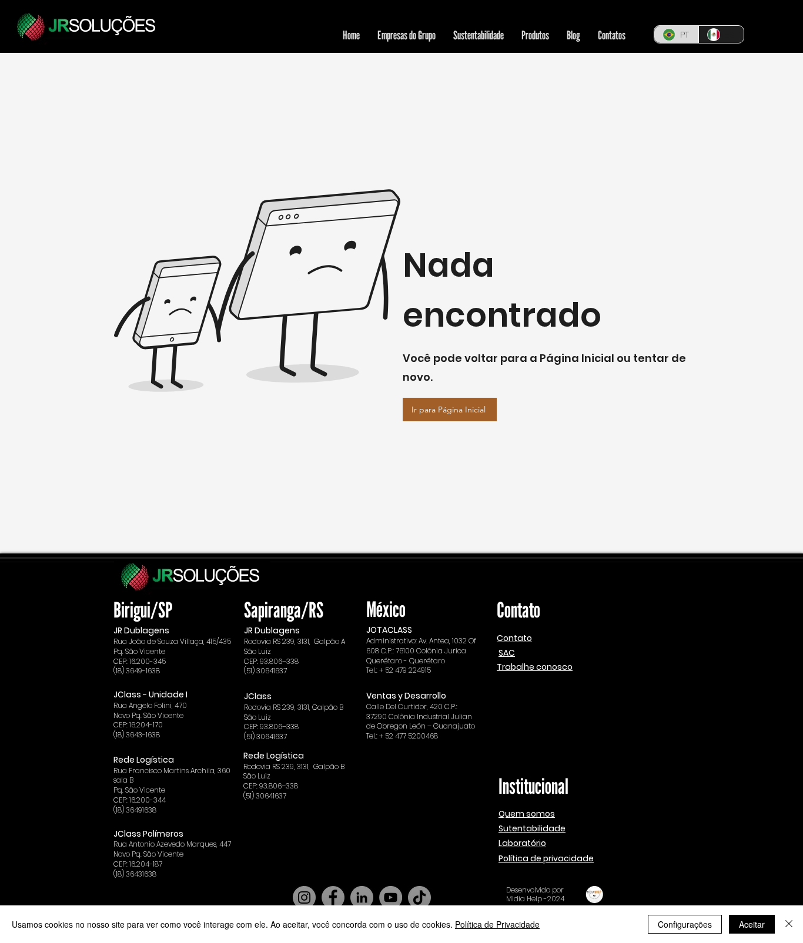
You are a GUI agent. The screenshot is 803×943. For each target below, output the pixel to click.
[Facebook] (333, 897)
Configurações (685, 924)
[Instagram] (304, 897)
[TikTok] (419, 897)
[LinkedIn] (361, 897)
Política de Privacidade (497, 924)
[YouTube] (390, 897)
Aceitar (752, 924)
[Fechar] (789, 924)
